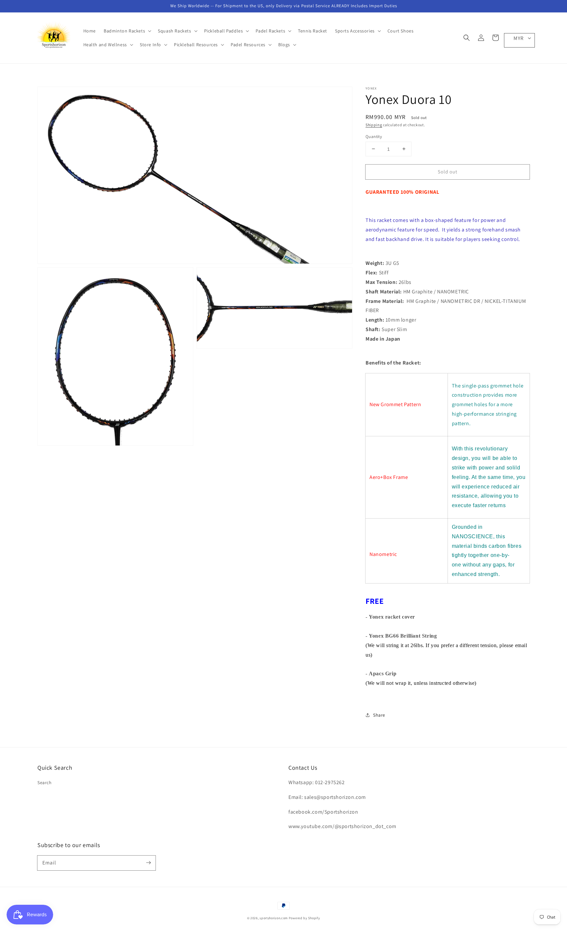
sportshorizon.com (274, 918)
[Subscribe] (148, 863)
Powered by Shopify (304, 918)
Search (44, 782)
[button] (466, 37)
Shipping (374, 124)
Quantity (374, 136)
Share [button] (379, 715)
